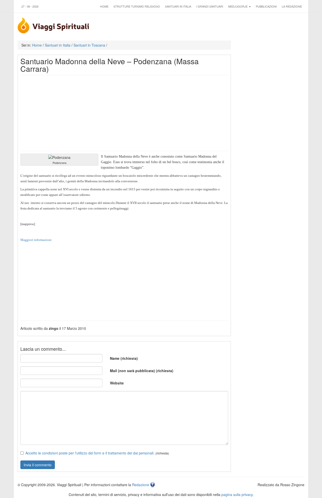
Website (117, 382)
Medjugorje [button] (238, 6)
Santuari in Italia (178, 6)
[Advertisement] (124, 113)
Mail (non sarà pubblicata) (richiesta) (141, 370)
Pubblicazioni (266, 6)
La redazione (292, 6)
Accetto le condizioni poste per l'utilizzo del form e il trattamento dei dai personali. (89, 452)
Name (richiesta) (124, 358)
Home (104, 6)
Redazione (140, 484)
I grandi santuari (209, 6)
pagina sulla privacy (237, 494)
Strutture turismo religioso (136, 6)
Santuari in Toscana (89, 45)
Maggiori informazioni (36, 240)
